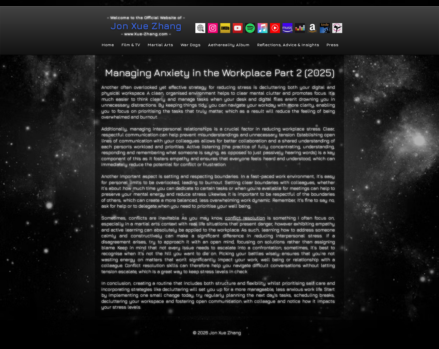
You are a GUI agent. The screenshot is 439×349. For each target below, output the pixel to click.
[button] (130, 45)
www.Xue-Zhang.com (146, 33)
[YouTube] (238, 28)
